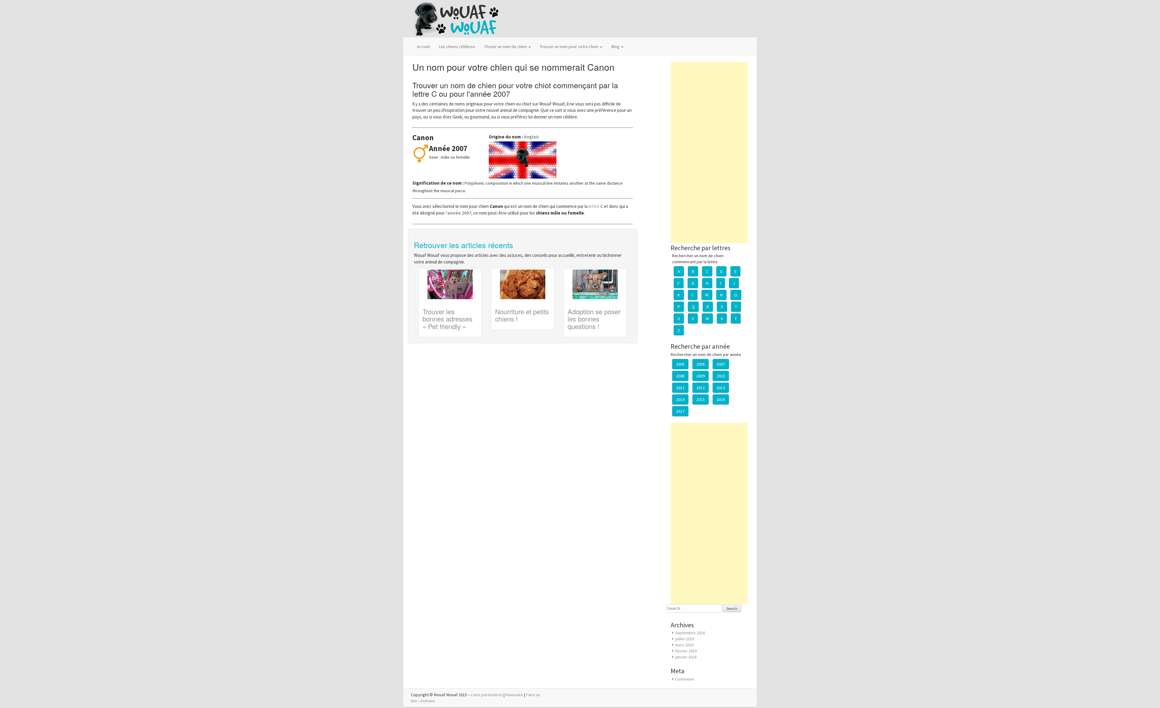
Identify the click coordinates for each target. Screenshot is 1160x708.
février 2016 (686, 651)
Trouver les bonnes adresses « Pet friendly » (447, 319)
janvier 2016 (686, 657)
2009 (700, 376)
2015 (700, 399)
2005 (680, 364)
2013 (721, 387)
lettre (596, 206)
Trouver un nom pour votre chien (569, 46)
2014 (680, 399)
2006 (700, 364)
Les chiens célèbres (457, 46)
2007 (721, 364)
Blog (615, 46)
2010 (721, 376)
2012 (700, 387)
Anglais (531, 137)
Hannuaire (514, 694)
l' (458, 213)
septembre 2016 (690, 632)
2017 (680, 411)
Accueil (423, 46)
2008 (680, 376)
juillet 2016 (684, 639)
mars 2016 (684, 645)
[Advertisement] (709, 152)
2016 (721, 399)
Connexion (684, 679)
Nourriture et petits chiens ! (522, 315)
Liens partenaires (487, 694)
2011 (680, 387)
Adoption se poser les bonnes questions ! (594, 319)
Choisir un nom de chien (506, 46)
